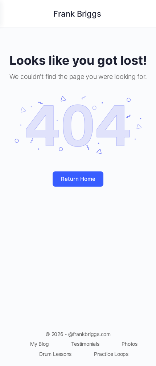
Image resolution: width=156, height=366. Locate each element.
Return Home (78, 178)
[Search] (142, 13)
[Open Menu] (11, 13)
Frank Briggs (77, 13)
